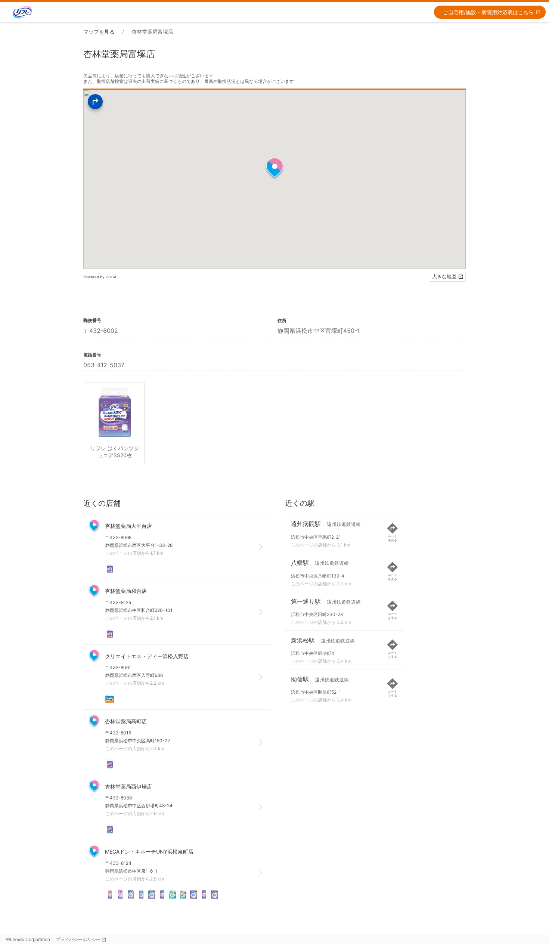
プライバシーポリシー (78, 939)
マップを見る (99, 31)
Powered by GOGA (100, 277)
